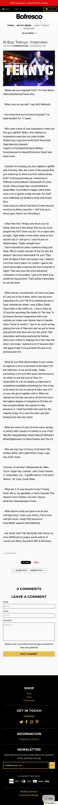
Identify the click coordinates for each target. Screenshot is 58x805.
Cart (51, 9)
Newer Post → (37, 570)
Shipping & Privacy (29, 739)
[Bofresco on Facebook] (26, 722)
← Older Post (20, 570)
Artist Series (24, 25)
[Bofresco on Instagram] (31, 722)
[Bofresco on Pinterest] (37, 722)
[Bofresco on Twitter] (21, 722)
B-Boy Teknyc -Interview (25, 42)
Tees (29, 693)
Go (52, 765)
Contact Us (29, 716)
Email (5, 611)
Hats (29, 697)
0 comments (9, 553)
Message (7, 621)
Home (10, 25)
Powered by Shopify (29, 795)
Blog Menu (28, 33)
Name (5, 602)
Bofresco (33, 791)
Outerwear (29, 700)
